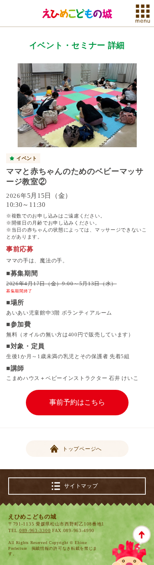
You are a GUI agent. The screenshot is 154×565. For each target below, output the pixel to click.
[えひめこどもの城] (77, 13)
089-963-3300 (35, 530)
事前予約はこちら (77, 402)
